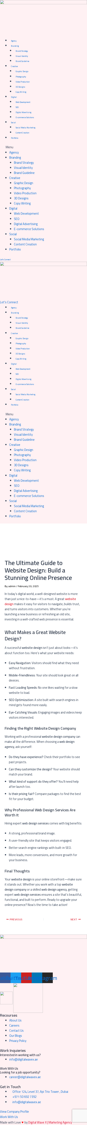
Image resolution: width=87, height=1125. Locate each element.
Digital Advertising (23, 112)
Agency (13, 41)
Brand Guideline (22, 61)
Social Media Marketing (25, 127)
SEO (17, 107)
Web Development (23, 102)
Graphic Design (22, 71)
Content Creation (22, 132)
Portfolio (14, 138)
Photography (21, 76)
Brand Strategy (22, 51)
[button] (43, 147)
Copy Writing (21, 92)
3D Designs (20, 87)
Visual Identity (22, 56)
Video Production (23, 82)
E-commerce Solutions (25, 117)
